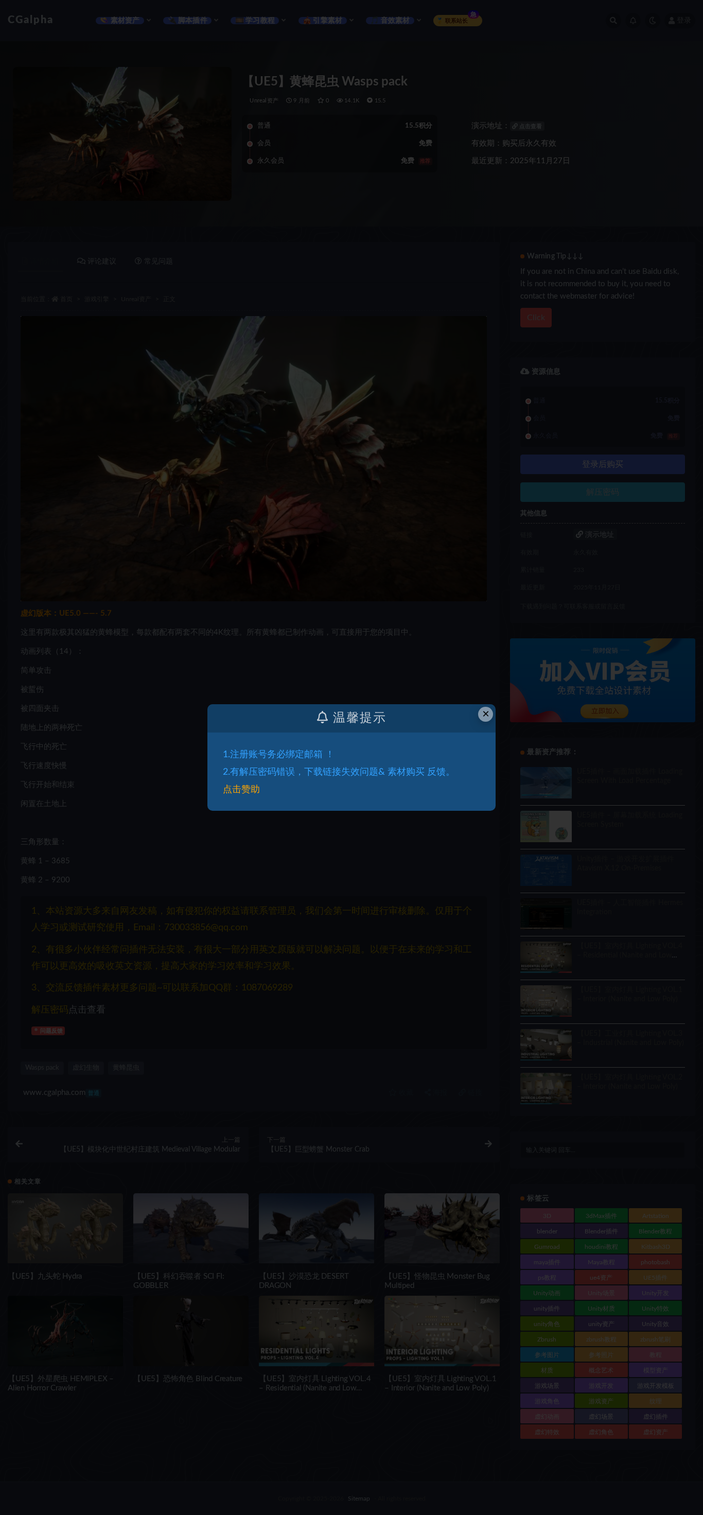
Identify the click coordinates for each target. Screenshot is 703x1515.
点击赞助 (241, 789)
